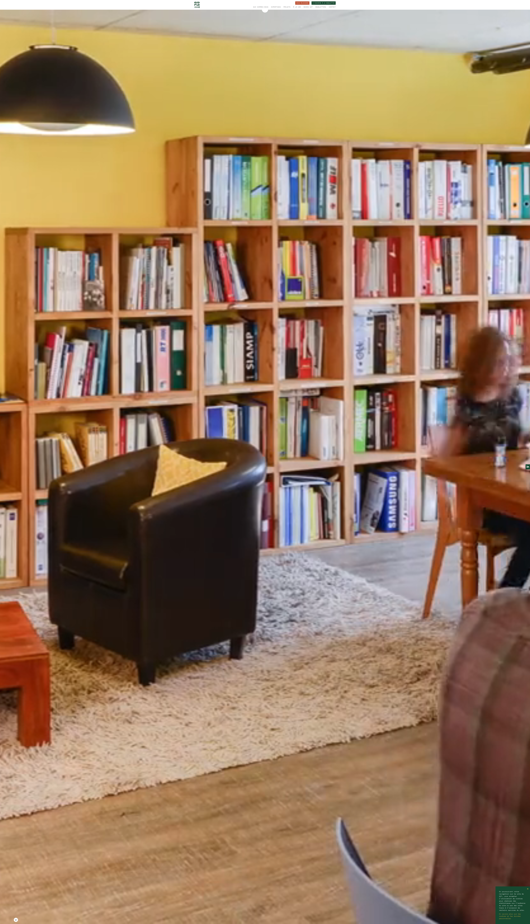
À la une (297, 7)
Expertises (276, 7)
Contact (332, 7)
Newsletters (320, 7)
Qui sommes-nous (260, 7)
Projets (286, 7)
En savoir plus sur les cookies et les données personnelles (510, 916)
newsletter (324, 3)
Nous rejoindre (302, 3)
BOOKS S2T (308, 7)
